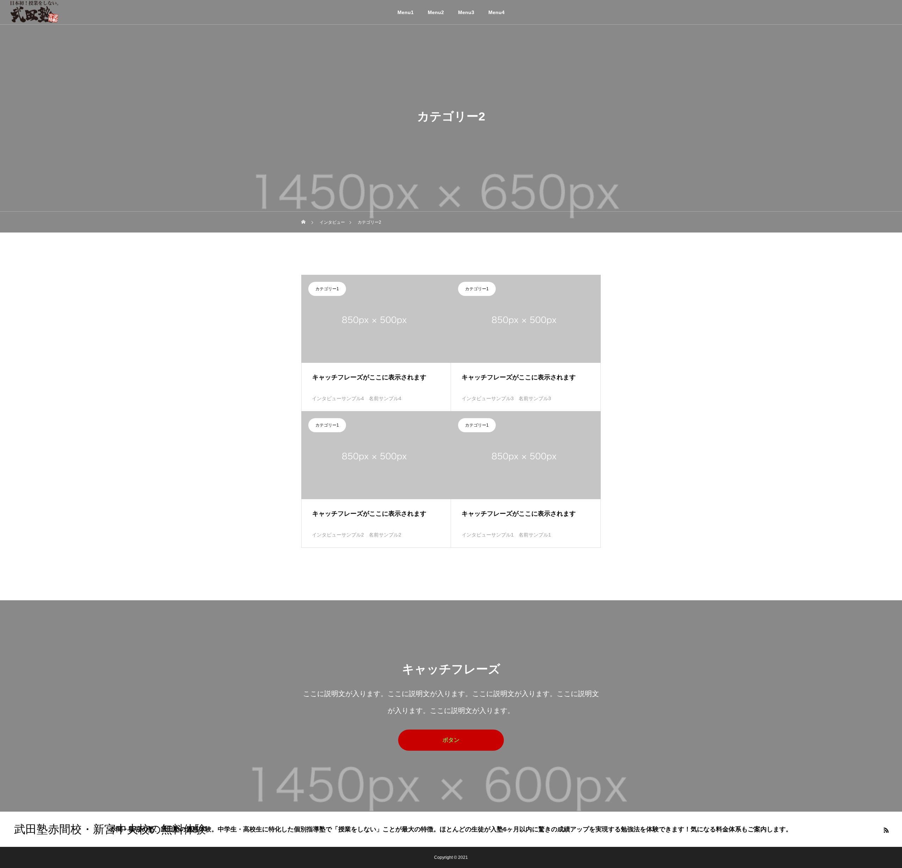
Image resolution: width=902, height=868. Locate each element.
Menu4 (496, 12)
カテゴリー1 (327, 288)
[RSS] (886, 829)
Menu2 (436, 12)
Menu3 (466, 12)
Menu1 (405, 12)
